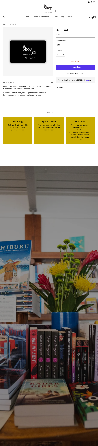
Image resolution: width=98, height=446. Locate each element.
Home (5, 24)
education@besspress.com (79, 132)
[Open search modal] (4, 17)
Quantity (59, 51)
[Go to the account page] (90, 17)
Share (60, 87)
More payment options (75, 73)
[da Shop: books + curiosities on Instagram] (91, 2)
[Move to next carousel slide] (93, 155)
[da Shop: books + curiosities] (49, 8)
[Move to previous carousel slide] (88, 155)
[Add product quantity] (63, 55)
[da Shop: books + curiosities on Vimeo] (94, 2)
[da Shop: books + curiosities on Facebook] (89, 2)
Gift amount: (62, 41)
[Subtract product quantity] (57, 55)
